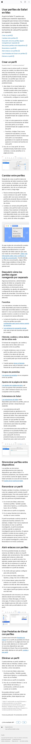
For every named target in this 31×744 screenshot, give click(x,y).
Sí (18, 722)
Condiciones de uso (16, 739)
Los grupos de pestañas (9, 375)
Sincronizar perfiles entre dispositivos (13, 45)
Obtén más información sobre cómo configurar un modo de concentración (14, 256)
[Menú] (29, 2)
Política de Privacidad (6, 739)
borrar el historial (19, 363)
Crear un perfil (6, 35)
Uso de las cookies (24, 741)
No (24, 722)
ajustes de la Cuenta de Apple (13, 481)
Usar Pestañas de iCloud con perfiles (13, 53)
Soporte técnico (9, 727)
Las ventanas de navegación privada (15, 328)
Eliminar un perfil (7, 56)
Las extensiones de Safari (10, 399)
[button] (21, 2)
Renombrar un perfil (8, 48)
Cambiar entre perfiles (9, 38)
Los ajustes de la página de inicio (12, 385)
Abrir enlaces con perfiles (10, 51)
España (2, 735)
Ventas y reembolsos (5, 741)
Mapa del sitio (15, 741)
